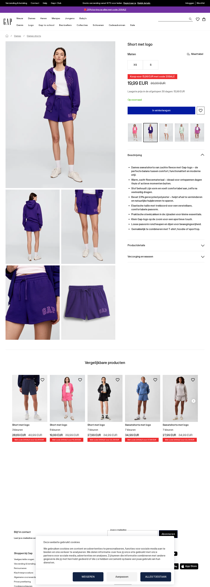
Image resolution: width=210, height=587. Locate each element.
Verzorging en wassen (140, 256)
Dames (32, 18)
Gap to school (46, 25)
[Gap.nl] (8, 21)
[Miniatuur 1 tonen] (33, 227)
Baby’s (83, 18)
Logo (31, 25)
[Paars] (150, 132)
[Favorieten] (198, 19)
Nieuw (20, 18)
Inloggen (190, 3)
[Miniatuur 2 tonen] (88, 227)
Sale (132, 25)
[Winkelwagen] (204, 19)
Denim (20, 25)
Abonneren (168, 534)
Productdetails (136, 245)
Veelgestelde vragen (24, 559)
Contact (35, 3)
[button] (200, 110)
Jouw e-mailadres (118, 530)
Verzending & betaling (16, 3)
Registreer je (129, 3)
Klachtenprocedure (23, 572)
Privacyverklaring (22, 581)
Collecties (82, 25)
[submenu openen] (25, 18)
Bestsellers (65, 25)
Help (45, 3)
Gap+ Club (56, 3)
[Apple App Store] (189, 566)
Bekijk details (143, 3)
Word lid (200, 3)
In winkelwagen (161, 110)
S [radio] (150, 64)
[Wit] (166, 132)
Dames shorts (34, 36)
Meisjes (56, 18)
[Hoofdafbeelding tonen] (60, 114)
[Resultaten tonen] (190, 19)
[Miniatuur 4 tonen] (88, 302)
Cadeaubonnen (117, 25)
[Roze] (135, 132)
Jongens (70, 18)
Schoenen (98, 25)
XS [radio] (135, 64)
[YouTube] (174, 554)
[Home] (7, 36)
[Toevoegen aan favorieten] (42, 379)
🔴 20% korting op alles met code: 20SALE (105, 9)
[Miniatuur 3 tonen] (33, 302)
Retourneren (20, 568)
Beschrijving (135, 155)
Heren (43, 18)
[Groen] (181, 132)
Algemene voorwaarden (25, 577)
